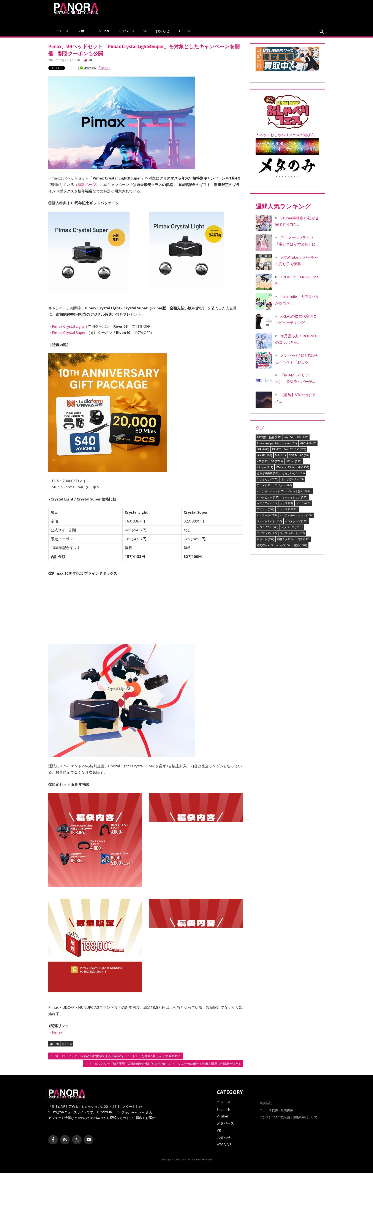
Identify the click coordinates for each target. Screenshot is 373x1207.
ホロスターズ (296, 521)
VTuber (104, 30)
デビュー (265, 509)
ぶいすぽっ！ (292, 479)
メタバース (126, 30)
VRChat (293, 461)
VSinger (265, 467)
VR (145, 30)
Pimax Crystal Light (68, 326)
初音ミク (285, 539)
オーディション (294, 497)
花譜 (303, 539)
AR (302, 437)
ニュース (62, 30)
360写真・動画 (269, 437)
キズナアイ (267, 503)
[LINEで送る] (87, 67)
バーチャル (267, 515)
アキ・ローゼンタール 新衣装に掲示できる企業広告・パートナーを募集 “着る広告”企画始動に (117, 1057)
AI (289, 437)
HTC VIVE (184, 30)
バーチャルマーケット (296, 515)
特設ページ (87, 184)
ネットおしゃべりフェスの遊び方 (286, 134)
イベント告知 (299, 491)
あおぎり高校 (268, 473)
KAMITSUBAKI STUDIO (289, 449)
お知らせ (162, 30)
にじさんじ (267, 479)
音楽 (300, 545)
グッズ (286, 503)
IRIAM (263, 449)
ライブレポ (267, 533)
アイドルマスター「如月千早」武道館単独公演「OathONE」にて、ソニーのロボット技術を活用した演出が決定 (161, 1064)
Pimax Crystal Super (69, 332)
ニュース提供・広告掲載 (276, 1110)
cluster (289, 443)
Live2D (264, 455)
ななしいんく (293, 473)
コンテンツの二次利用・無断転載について (288, 1117)
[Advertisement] (243, 11)
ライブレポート (292, 533)
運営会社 (266, 1103)
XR (90, 60)
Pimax (57, 1032)
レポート (84, 30)
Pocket (104, 67)
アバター (283, 485)
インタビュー (268, 497)
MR (280, 455)
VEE (262, 461)
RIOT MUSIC (299, 455)
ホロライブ (267, 527)
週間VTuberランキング (274, 545)
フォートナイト (269, 521)
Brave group (268, 443)
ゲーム (303, 503)
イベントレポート (270, 491)
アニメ (264, 485)
